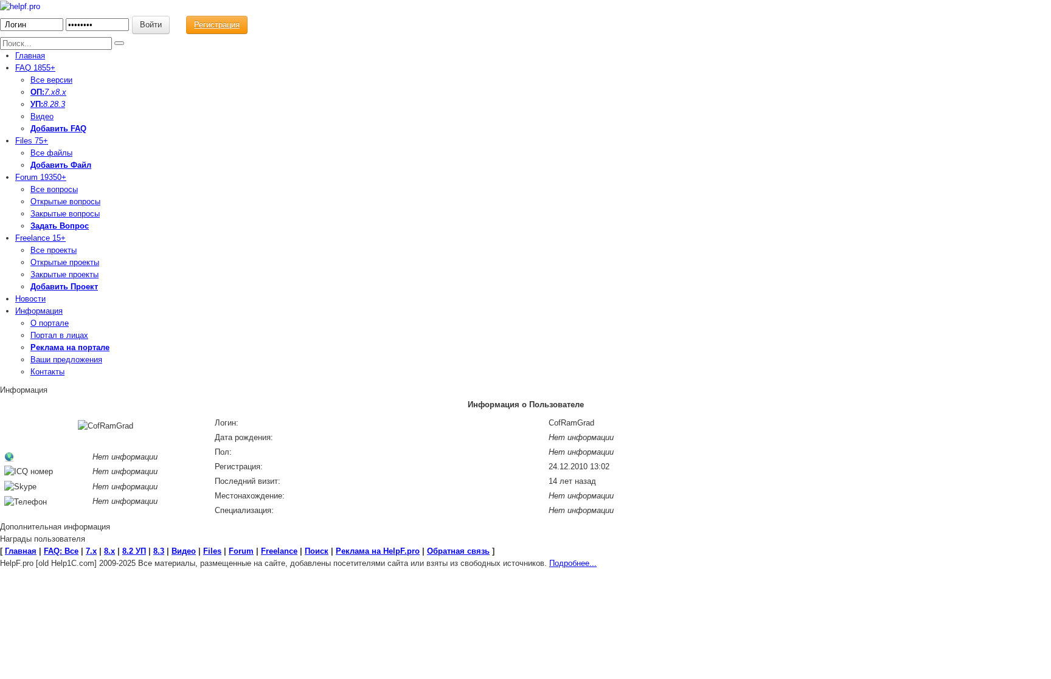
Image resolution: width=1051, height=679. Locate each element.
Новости (30, 298)
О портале (49, 323)
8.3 (59, 104)
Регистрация (217, 24)
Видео (42, 116)
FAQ (35, 67)
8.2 (48, 104)
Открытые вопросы (65, 201)
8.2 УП (134, 551)
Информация (39, 310)
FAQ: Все (61, 551)
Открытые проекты (64, 262)
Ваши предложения (66, 359)
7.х (49, 92)
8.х (109, 551)
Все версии (51, 79)
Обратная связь (458, 551)
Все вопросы (54, 189)
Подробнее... (573, 563)
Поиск (316, 551)
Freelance (40, 238)
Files (31, 140)
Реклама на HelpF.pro (378, 551)
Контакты (47, 371)
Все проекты (53, 250)
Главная (30, 55)
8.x (60, 92)
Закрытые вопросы (65, 213)
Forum (40, 177)
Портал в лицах (59, 335)
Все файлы (51, 152)
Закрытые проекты (64, 274)
